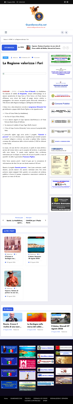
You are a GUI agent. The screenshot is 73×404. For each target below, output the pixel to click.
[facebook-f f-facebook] (65, 2)
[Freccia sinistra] (64, 48)
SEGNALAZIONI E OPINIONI (59, 398)
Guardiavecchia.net (36, 24)
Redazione (15, 57)
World (35, 314)
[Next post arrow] (45, 220)
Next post (28, 217)
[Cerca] (62, 32)
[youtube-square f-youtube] (67, 2)
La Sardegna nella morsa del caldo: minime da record (12, 325)
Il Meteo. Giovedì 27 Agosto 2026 (37, 327)
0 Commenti (37, 57)
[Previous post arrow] (3, 220)
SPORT (45, 401)
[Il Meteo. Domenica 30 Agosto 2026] (36, 244)
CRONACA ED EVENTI (40, 398)
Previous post (19, 217)
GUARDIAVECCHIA (16, 398)
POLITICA (28, 398)
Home (6, 398)
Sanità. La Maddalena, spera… (15, 221)
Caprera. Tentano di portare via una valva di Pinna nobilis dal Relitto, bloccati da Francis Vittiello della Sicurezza (40, 47)
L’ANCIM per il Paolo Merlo (33, 221)
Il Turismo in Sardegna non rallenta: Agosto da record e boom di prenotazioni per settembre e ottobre (11, 258)
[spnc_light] (66, 32)
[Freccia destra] (67, 48)
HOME (5, 57)
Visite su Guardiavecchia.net (58, 150)
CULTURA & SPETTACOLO (32, 401)
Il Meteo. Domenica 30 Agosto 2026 (34, 257)
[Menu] (6, 32)
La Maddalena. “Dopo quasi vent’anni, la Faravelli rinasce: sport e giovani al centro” (61, 325)
